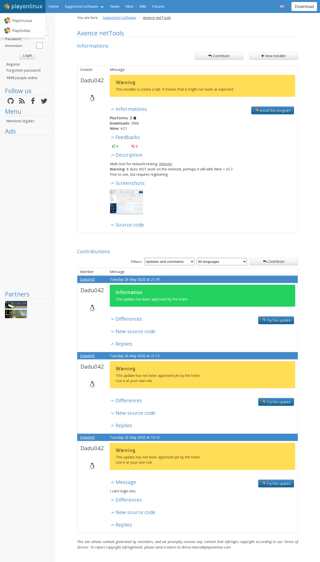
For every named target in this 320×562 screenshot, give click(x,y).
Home (53, 6)
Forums (158, 6)
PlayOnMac (21, 30)
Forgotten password (23, 70)
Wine (130, 6)
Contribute (221, 55)
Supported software (81, 6)
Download (304, 6)
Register (13, 64)
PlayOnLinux (22, 20)
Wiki (143, 6)
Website (165, 163)
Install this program (274, 110)
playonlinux (26, 6)
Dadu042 (92, 80)
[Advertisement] (27, 212)
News (115, 6)
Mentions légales (20, 121)
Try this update (278, 320)
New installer (275, 55)
